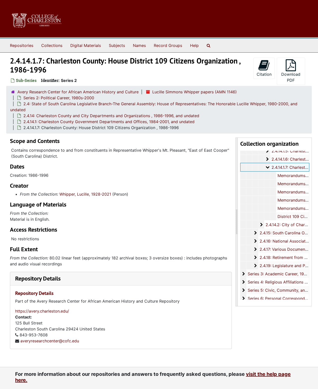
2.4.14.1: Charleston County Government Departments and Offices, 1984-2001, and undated (109, 121)
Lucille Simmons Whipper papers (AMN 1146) (194, 91)
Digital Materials (85, 45)
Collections (51, 45)
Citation (264, 74)
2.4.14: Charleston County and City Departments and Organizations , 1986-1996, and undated (111, 115)
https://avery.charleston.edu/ (42, 311)
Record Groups (168, 45)
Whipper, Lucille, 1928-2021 (85, 194)
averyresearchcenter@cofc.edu (49, 340)
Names (139, 45)
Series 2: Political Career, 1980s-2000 (58, 97)
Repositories (21, 45)
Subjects (117, 45)
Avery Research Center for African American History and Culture (78, 91)
